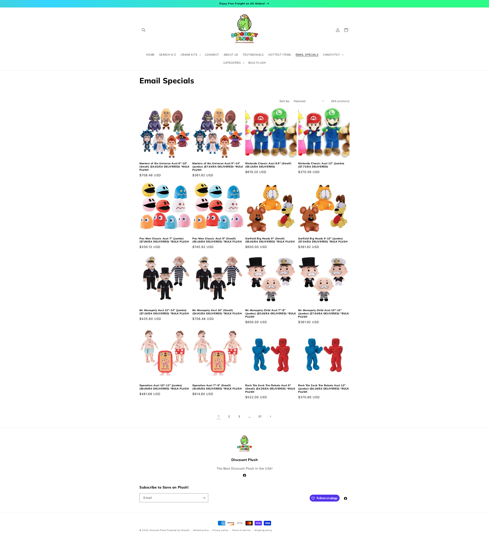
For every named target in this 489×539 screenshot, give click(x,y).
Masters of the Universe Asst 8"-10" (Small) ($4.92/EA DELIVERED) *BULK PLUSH (164, 166)
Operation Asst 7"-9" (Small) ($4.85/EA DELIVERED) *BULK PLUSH (217, 387)
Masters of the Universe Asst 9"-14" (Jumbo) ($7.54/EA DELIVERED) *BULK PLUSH (217, 166)
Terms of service (241, 530)
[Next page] (270, 416)
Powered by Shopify (178, 530)
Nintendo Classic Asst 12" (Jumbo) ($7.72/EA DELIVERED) (321, 165)
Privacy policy (220, 530)
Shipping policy (263, 530)
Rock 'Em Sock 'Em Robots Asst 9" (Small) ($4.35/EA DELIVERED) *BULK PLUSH (270, 388)
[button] (143, 30)
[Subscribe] (204, 497)
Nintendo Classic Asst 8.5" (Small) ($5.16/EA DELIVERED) (268, 165)
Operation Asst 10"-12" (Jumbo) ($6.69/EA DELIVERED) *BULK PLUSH (164, 387)
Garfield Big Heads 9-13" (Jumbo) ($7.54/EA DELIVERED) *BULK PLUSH (322, 240)
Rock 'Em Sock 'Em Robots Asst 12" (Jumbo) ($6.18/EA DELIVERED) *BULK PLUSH (323, 388)
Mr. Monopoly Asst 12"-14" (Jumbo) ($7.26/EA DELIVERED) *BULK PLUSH (164, 312)
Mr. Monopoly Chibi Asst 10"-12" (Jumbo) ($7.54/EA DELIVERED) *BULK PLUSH (323, 313)
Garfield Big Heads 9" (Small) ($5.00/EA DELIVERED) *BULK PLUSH (270, 240)
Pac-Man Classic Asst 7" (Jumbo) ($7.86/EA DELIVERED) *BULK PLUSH (164, 240)
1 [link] (218, 416)
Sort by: (284, 101)
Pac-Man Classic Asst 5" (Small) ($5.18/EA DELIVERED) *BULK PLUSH (217, 240)
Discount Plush (158, 530)
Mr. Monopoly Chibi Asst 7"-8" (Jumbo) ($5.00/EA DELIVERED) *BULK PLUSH (270, 313)
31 (260, 416)
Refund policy (201, 530)
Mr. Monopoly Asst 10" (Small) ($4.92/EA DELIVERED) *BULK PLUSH (217, 312)
